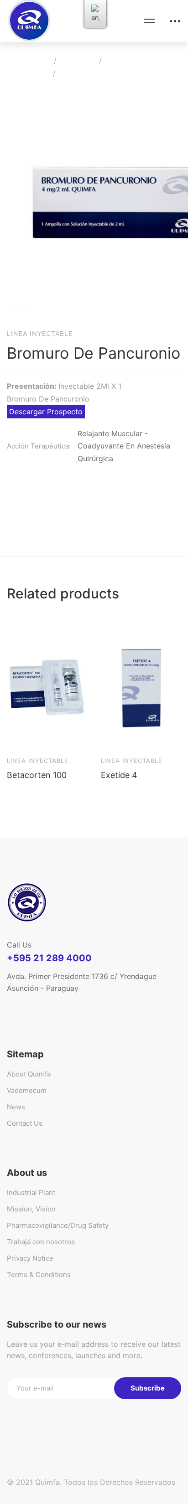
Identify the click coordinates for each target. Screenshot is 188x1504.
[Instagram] (73, 1004)
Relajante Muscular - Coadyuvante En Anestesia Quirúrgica (124, 446)
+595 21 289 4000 (49, 958)
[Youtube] (52, 1004)
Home (37, 61)
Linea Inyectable (134, 61)
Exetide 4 (119, 775)
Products (77, 61)
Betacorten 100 (37, 775)
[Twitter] (10, 1004)
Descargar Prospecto (46, 411)
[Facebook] (31, 1004)
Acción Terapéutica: (39, 446)
